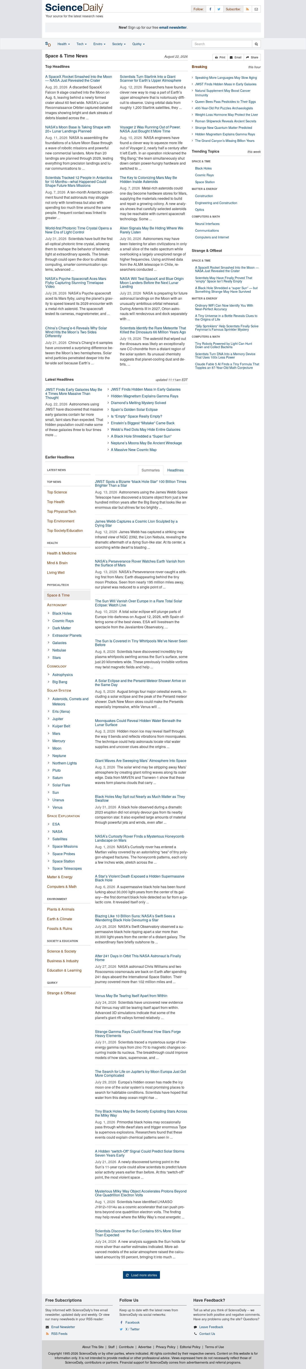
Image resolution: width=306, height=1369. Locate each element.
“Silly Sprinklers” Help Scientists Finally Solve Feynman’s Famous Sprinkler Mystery (227, 328)
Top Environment (60, 521)
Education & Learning (64, 970)
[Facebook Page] (210, 8)
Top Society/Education (65, 530)
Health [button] (63, 44)
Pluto (56, 770)
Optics (199, 209)
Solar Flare (61, 785)
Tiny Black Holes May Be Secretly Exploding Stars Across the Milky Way (141, 1113)
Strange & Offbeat (61, 992)
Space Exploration (63, 815)
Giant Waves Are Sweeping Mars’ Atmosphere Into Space (140, 760)
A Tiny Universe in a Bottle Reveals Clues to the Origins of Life (226, 317)
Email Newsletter (63, 1327)
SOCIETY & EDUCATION (62, 941)
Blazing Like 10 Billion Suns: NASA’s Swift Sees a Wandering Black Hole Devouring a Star (135, 917)
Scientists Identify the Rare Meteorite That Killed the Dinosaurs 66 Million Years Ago (153, 330)
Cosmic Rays (63, 620)
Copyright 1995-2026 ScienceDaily (72, 1353)
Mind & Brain (57, 562)
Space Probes (63, 853)
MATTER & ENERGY (204, 189)
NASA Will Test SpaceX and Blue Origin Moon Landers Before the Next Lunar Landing (152, 282)
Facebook (132, 1322)
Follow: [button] (199, 9)
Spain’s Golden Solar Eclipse (134, 409)
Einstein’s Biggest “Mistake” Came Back (143, 422)
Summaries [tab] (151, 470)
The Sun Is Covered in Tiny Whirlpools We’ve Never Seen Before (141, 642)
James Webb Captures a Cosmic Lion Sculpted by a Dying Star (136, 523)
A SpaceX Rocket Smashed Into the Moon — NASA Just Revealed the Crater (78, 78)
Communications (207, 230)
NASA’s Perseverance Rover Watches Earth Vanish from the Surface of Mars (140, 563)
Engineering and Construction (216, 202)
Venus (57, 807)
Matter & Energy (60, 876)
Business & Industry (63, 960)
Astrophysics (62, 674)
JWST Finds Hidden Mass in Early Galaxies (146, 389)
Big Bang (59, 681)
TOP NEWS (54, 482)
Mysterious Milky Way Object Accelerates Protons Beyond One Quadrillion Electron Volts (141, 1193)
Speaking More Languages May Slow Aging (226, 77)
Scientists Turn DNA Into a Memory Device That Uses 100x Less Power (225, 355)
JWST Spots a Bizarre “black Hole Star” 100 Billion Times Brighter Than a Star (140, 483)
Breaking (199, 66)
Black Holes (62, 613)
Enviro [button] (98, 44)
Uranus (58, 799)
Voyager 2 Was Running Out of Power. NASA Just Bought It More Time (150, 129)
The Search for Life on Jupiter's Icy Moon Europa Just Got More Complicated (140, 1073)
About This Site (93, 1347)
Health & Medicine (61, 553)
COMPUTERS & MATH (206, 216)
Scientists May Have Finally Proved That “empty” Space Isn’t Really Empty (223, 279)
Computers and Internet (212, 237)
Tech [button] (80, 44)
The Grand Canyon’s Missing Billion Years (224, 140)
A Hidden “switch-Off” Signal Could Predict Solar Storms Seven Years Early (139, 1153)
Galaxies (59, 642)
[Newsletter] (256, 8)
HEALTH (52, 543)
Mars (56, 733)
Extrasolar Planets (67, 635)
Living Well (56, 572)
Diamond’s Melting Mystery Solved (138, 402)
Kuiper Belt (61, 726)
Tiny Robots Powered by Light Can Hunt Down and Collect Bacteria (223, 345)
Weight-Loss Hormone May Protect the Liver (226, 114)
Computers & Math (62, 886)
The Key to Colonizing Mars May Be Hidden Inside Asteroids (148, 179)
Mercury (58, 740)
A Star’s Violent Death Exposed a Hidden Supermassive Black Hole (139, 878)
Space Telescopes (67, 868)
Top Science (57, 492)
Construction (204, 196)
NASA (57, 831)
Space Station (63, 861)
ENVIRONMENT (57, 899)
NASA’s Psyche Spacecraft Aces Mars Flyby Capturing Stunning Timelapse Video (75, 282)
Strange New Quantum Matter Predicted (223, 127)
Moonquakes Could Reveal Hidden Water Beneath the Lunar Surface (138, 722)
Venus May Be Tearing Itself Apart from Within (131, 995)
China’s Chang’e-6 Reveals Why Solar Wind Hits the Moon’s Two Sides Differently (76, 331)
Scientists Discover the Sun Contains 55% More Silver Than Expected (138, 1232)
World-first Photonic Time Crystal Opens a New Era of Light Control (78, 230)
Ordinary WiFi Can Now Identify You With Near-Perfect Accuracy (224, 307)
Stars (56, 657)
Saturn (57, 777)
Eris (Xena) (61, 711)
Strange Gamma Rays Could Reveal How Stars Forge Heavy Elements (138, 1033)
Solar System (59, 690)
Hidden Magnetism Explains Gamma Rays (144, 395)
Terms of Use (214, 1347)
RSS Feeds (59, 1333)
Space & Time (58, 595)
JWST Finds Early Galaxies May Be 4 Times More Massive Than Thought (73, 393)
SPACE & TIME (201, 161)
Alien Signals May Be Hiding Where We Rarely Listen (151, 230)
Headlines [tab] (175, 470)
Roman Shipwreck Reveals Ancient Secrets (225, 121)
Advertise (144, 1347)
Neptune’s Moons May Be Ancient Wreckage (146, 442)
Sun (55, 792)
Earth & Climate (59, 918)
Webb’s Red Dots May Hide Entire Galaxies (145, 429)
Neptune (59, 755)
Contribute (126, 1347)
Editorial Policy (190, 1347)
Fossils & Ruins (59, 928)
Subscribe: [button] (233, 9)
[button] (220, 57)
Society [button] (117, 44)
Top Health (56, 501)
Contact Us (207, 1333)
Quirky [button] (137, 44)
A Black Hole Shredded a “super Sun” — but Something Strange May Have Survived (226, 289)
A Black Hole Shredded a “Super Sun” (141, 436)
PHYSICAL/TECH (58, 585)
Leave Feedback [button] (211, 1327)
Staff (111, 1347)
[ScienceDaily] (74, 7)
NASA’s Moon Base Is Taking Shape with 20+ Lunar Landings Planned (78, 129)
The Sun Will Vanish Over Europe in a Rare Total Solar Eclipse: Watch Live (138, 602)
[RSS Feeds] (247, 8)
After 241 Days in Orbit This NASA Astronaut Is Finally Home (138, 957)
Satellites (59, 838)
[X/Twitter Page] (219, 8)
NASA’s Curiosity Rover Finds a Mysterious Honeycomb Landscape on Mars (139, 838)
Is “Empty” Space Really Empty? (136, 416)
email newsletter (173, 27)
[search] (256, 44)
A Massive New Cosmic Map (134, 449)
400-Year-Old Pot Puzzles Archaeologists (224, 108)
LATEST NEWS (56, 470)
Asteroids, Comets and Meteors (70, 701)
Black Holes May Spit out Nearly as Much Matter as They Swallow (140, 798)
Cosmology (57, 666)
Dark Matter (61, 627)
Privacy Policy (165, 1347)
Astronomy (57, 604)
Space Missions (65, 846)
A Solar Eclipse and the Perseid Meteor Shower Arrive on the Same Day (140, 682)
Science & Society (61, 951)
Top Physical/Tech (61, 511)
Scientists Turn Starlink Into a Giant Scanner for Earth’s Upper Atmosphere (150, 78)
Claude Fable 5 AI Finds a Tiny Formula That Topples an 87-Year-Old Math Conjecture (227, 366)
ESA (56, 824)
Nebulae (59, 650)
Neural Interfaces (207, 223)
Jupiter (57, 718)
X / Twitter (132, 1329)
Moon (56, 748)
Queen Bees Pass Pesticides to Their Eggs (225, 101)
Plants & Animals (60, 909)
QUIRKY (52, 983)
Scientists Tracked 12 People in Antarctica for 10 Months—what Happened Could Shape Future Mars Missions (78, 181)
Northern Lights (64, 763)
